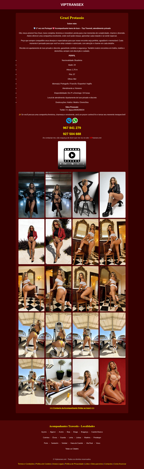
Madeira (87, 437)
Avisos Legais (58, 464)
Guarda (63, 437)
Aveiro (61, 432)
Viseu (98, 443)
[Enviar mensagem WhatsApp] (75, 123)
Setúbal (64, 443)
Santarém (54, 443)
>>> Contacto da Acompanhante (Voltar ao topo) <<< (72, 408)
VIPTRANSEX (72, 5)
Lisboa (78, 437)
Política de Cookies (43, 464)
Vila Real (89, 443)
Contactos (108, 464)
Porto (46, 443)
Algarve (53, 432)
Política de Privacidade (74, 464)
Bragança (84, 432)
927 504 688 (72, 134)
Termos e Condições (26, 464)
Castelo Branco (97, 432)
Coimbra (46, 437)
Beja (68, 432)
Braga (75, 432)
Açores (44, 432)
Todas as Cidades (72, 449)
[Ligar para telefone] (69, 123)
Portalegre (97, 437)
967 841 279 (72, 128)
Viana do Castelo (76, 443)
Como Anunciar (120, 464)
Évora (55, 437)
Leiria (71, 437)
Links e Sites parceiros (94, 464)
